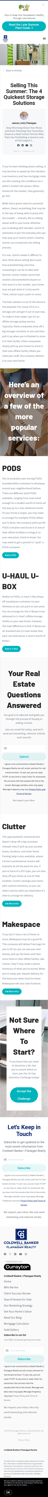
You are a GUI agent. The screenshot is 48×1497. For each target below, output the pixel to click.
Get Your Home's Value (18, 1311)
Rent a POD (10, 555)
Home (7, 1281)
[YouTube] (20, 1254)
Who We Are (11, 1287)
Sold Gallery (11, 1330)
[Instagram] (26, 1254)
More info (31, 1485)
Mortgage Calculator (16, 1323)
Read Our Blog (12, 1317)
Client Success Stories (17, 1293)
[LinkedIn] (15, 1254)
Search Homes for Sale (18, 1299)
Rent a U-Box (11, 649)
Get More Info (12, 903)
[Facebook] (5, 1254)
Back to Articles (14, 70)
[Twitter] (10, 1254)
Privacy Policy (24, 1440)
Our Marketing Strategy (18, 1305)
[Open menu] (44, 39)
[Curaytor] (17, 1269)
